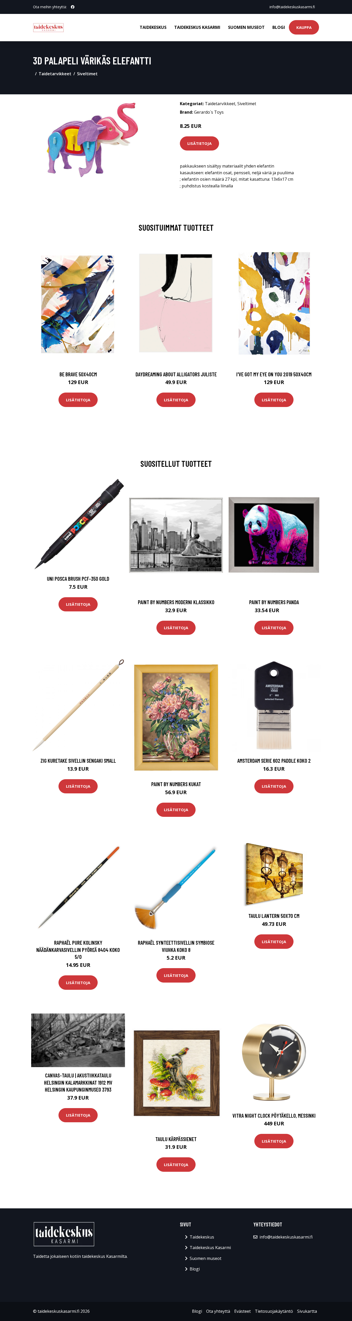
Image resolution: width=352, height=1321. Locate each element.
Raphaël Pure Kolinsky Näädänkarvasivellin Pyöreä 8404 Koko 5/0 (78, 949)
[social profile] (73, 7)
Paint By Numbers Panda (274, 602)
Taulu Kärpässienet (176, 1139)
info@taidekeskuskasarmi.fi (292, 6)
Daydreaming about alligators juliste (176, 374)
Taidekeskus (153, 27)
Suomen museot (246, 27)
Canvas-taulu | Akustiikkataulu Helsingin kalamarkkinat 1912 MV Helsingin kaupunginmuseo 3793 (78, 1082)
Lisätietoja (199, 143)
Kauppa (304, 27)
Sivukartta (307, 1311)
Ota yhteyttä (218, 1311)
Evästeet (242, 1311)
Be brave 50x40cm (78, 374)
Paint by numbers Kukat (176, 784)
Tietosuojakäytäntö (274, 1311)
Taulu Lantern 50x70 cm (273, 915)
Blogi (278, 27)
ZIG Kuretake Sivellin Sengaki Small (78, 760)
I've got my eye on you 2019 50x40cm (274, 374)
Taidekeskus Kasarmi (197, 27)
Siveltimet (87, 74)
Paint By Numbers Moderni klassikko (176, 602)
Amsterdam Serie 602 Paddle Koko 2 (274, 760)
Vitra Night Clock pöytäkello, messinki (274, 1115)
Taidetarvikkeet (55, 74)
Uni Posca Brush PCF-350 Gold (78, 578)
